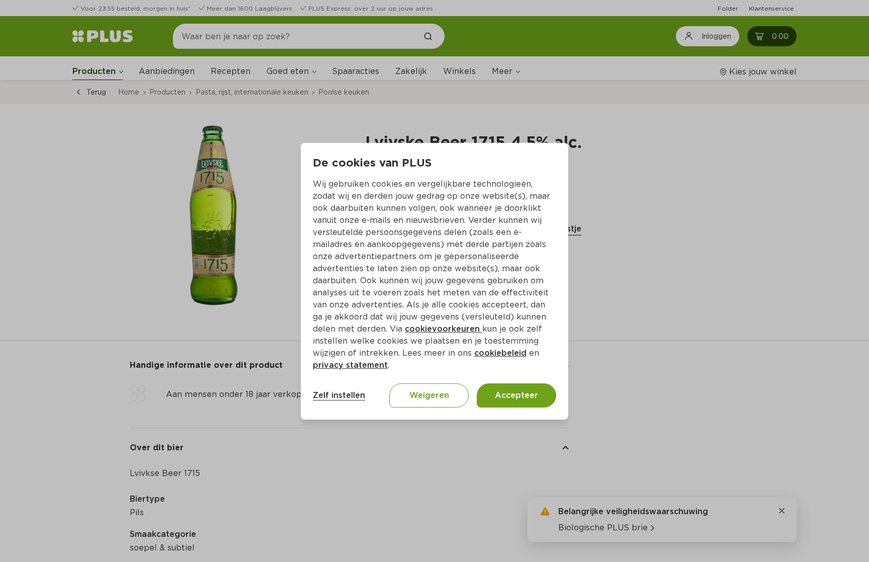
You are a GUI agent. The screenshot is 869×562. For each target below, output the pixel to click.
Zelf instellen (339, 395)
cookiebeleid (500, 353)
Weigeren (429, 395)
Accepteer (516, 395)
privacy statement (350, 365)
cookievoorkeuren (443, 329)
